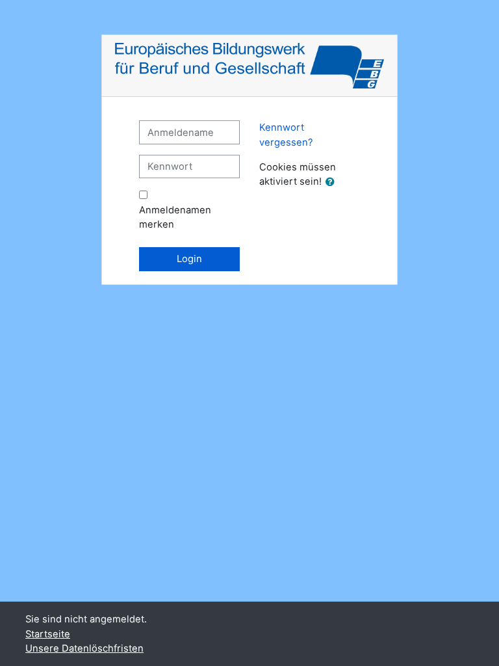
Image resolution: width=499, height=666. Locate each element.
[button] (332, 182)
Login (189, 259)
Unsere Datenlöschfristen (84, 648)
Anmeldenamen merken (175, 217)
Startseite (47, 634)
